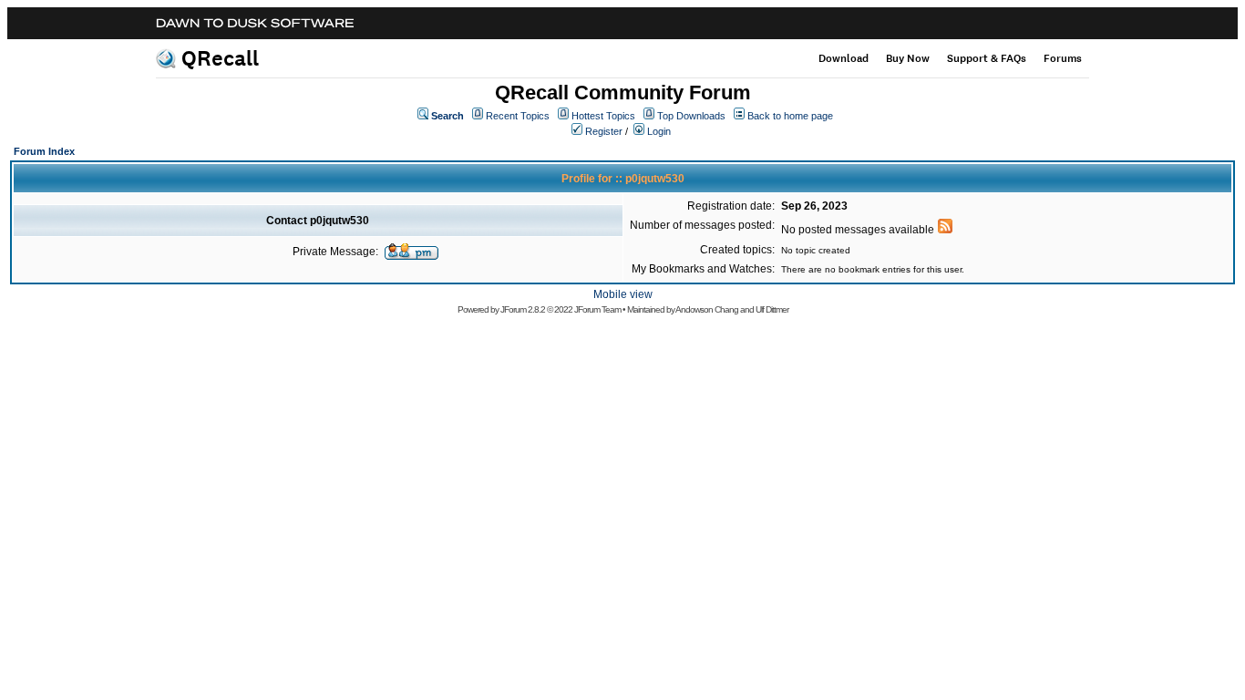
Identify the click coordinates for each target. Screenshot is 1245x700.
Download (843, 58)
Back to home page (790, 115)
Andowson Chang (706, 309)
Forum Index (44, 151)
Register (603, 131)
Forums (1063, 58)
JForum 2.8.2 (522, 309)
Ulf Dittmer (772, 309)
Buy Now (908, 58)
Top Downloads (691, 115)
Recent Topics (518, 115)
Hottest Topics (603, 115)
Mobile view (623, 294)
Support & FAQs (986, 58)
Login (659, 131)
